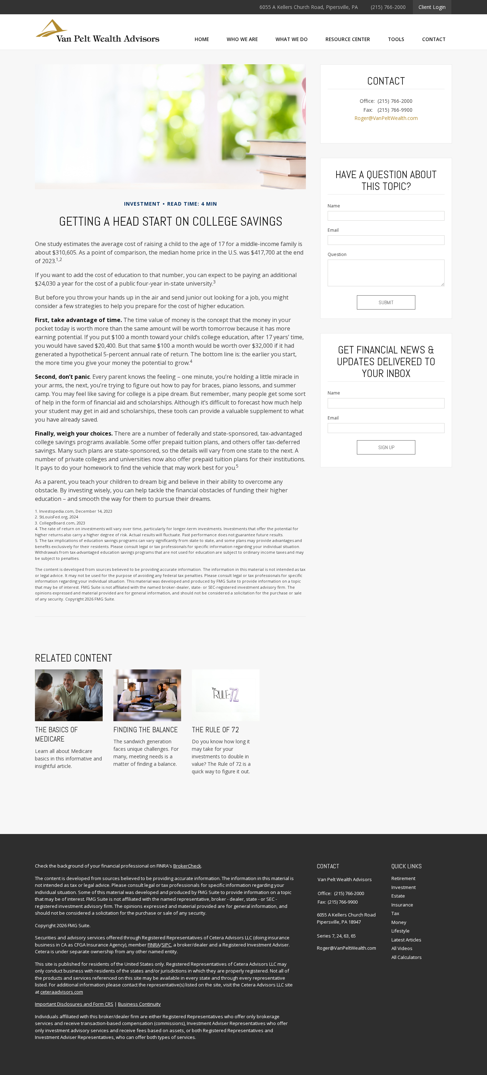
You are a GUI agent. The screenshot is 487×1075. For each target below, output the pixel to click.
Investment (403, 887)
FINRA (154, 944)
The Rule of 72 (215, 729)
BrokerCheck (187, 866)
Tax (395, 913)
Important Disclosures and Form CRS (74, 1004)
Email (333, 230)
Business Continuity (139, 1004)
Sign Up (386, 447)
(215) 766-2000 (388, 7)
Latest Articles (406, 939)
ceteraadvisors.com (61, 992)
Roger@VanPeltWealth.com (386, 118)
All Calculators (406, 957)
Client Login (432, 7)
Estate (398, 896)
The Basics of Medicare (56, 734)
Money (398, 922)
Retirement (403, 878)
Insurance (402, 904)
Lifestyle (400, 931)
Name (334, 206)
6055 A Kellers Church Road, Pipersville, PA (309, 7)
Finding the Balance (145, 729)
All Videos (401, 948)
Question (337, 254)
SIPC (166, 944)
